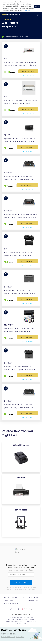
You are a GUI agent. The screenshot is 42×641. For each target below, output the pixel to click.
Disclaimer (33, 597)
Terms (23, 597)
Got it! (37, 6)
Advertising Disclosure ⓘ (11, 609)
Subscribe (21, 583)
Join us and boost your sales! (12, 637)
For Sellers (33, 600)
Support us (8, 600)
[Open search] (38, 15)
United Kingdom (29, 609)
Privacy (15, 597)
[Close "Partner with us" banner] (40, 628)
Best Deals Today (11, 604)
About (6, 597)
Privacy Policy (26, 10)
